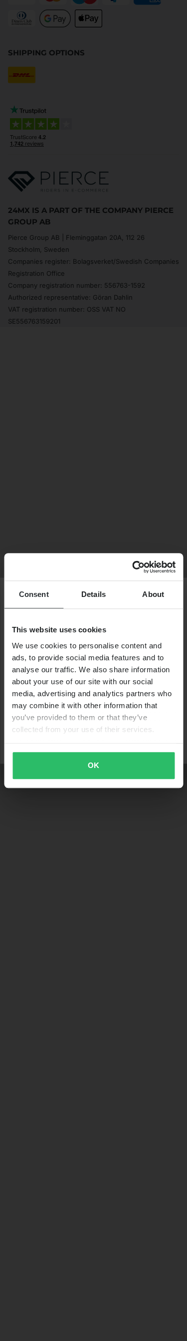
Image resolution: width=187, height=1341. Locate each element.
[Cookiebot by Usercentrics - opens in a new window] (133, 567)
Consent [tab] (34, 594)
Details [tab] (93, 594)
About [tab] (153, 594)
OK (93, 765)
